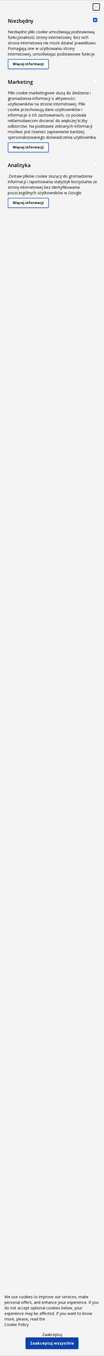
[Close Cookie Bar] (96, 7)
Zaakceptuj (52, 1334)
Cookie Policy (16, 1324)
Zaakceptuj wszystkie (52, 1343)
